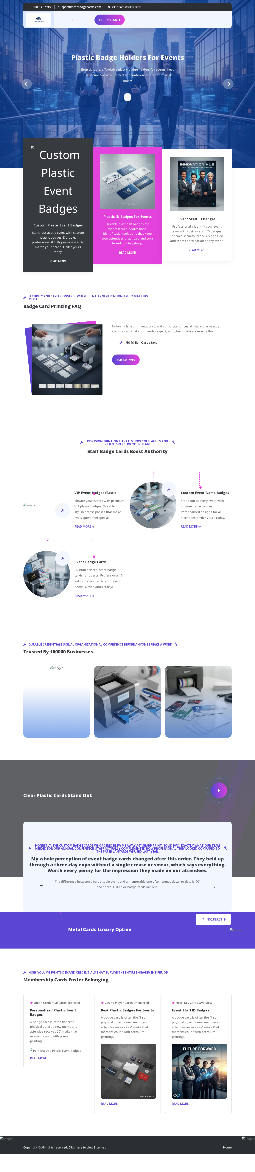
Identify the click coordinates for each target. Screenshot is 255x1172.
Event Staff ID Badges (196, 219)
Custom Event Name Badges (205, 493)
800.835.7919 (42, 7)
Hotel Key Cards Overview (194, 1003)
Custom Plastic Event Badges (58, 225)
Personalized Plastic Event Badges (53, 1012)
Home (74, 20)
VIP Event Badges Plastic (95, 493)
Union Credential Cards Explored (57, 1003)
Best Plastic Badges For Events (127, 1010)
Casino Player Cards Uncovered (127, 1003)
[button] (26, 84)
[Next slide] (213, 887)
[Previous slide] (41, 885)
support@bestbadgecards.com (79, 7)
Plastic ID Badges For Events (127, 216)
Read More (58, 261)
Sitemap (100, 1147)
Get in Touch (109, 20)
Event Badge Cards (90, 562)
